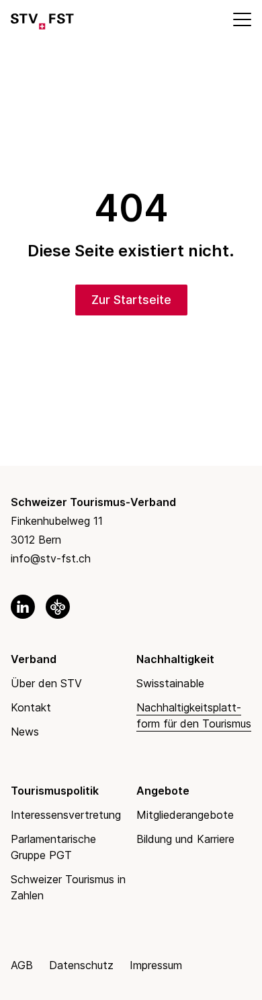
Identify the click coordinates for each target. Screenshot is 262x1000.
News (25, 731)
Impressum (156, 965)
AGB (22, 965)
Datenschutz (81, 965)
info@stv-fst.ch (51, 558)
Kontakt (31, 707)
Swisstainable (170, 683)
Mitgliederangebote (185, 814)
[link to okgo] (58, 607)
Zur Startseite (131, 300)
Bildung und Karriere (185, 839)
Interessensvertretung (66, 814)
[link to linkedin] (23, 607)
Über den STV (46, 683)
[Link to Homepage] (42, 19)
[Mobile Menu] (241, 18)
